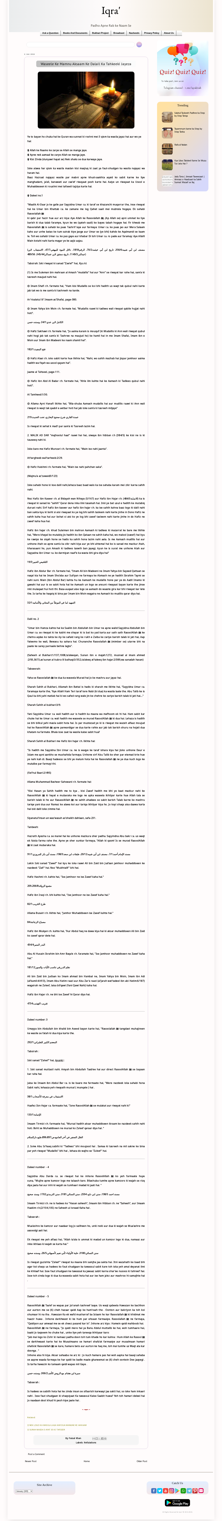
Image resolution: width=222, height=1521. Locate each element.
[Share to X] (99, 1438)
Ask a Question (50, 33)
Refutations (90, 1442)
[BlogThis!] (96, 1438)
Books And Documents (75, 33)
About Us (169, 33)
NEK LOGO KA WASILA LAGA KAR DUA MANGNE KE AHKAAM (58, 1425)
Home (87, 1461)
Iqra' (111, 10)
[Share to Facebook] (102, 1438)
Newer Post (31, 1461)
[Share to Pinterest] (105, 1438)
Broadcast (118, 33)
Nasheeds (134, 33)
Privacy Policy (151, 33)
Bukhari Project (100, 33)
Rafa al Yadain (180, 145)
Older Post (142, 1461)
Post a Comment (36, 1454)
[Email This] (93, 1438)
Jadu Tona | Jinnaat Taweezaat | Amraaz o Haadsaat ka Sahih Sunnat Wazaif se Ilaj (189, 180)
